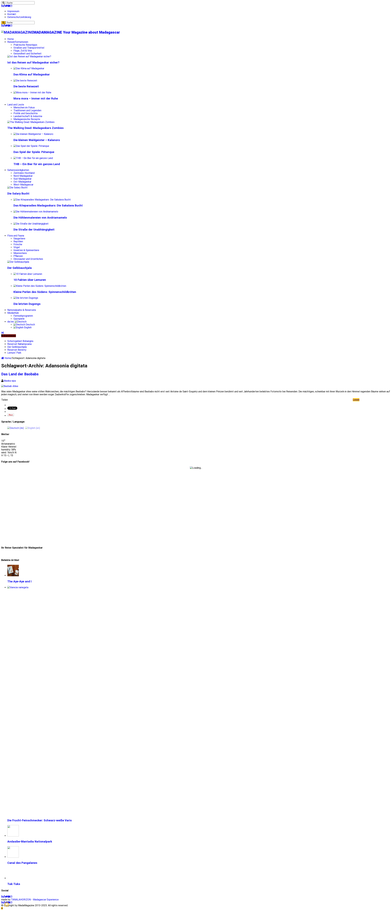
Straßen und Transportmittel (28, 47)
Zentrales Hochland (24, 173)
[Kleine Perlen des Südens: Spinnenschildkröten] (39, 285)
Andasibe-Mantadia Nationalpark (29, 841)
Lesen (356, 399)
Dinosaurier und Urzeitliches (28, 258)
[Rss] (2, 5)
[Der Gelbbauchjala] (18, 261)
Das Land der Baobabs (20, 374)
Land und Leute (15, 104)
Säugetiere (19, 238)
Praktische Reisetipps (25, 44)
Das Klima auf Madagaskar (31, 74)
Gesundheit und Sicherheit (27, 53)
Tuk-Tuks (13, 884)
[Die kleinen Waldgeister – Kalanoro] (33, 134)
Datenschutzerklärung (19, 17)
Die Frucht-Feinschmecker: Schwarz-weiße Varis (39, 820)
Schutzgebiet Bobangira (20, 341)
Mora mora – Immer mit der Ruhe (35, 98)
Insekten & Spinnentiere (26, 250)
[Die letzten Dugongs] (25, 297)
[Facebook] (4, 5)
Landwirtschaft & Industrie (27, 116)
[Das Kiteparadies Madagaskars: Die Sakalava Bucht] (42, 199)
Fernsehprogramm (23, 315)
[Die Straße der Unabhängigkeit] (31, 223)
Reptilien (18, 241)
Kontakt (11, 14)
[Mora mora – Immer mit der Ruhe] (32, 92)
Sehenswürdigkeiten (18, 170)
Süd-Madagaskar (22, 178)
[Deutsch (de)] (15, 427)
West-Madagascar (23, 184)
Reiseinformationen (17, 41)
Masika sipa (9, 380)
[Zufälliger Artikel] (2, 332)
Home (10, 39)
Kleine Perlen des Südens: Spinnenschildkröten (44, 292)
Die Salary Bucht (18, 193)
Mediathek (13, 312)
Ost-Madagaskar (22, 181)
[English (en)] (32, 427)
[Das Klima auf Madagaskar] (28, 68)
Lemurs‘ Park (14, 352)
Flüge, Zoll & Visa (22, 50)
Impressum (13, 11)
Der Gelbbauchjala (19, 268)
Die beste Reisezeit (26, 86)
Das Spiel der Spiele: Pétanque (33, 152)
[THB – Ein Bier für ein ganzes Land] (33, 158)
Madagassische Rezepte (26, 119)
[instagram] (11, 5)
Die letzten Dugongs (26, 304)
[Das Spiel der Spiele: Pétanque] (31, 146)
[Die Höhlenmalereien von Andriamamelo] (35, 211)
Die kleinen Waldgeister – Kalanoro (36, 140)
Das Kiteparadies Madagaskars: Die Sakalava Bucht (48, 205)
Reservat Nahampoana (19, 344)
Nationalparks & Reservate (21, 310)
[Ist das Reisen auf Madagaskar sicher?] (29, 56)
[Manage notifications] (6, 904)
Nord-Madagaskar (23, 175)
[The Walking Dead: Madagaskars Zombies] (31, 122)
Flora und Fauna (15, 235)
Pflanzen (18, 256)
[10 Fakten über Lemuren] (27, 274)
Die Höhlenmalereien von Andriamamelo (40, 217)
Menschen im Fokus (24, 107)
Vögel (16, 247)
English (27, 327)
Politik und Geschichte (25, 113)
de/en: (11, 321)
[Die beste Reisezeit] (25, 80)
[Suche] (3, 2)
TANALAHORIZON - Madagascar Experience (35, 899)
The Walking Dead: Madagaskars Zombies (35, 128)
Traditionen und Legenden (27, 110)
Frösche (17, 244)
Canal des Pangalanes (22, 863)
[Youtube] (8, 5)
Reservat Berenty (16, 349)
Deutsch (30, 324)
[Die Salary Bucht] (17, 187)
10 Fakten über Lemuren (29, 280)
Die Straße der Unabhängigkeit (34, 229)
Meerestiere (20, 253)
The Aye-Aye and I (19, 581)
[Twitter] (6, 5)
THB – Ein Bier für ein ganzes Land (36, 164)
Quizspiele (18, 318)
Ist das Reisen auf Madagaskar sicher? (33, 62)
